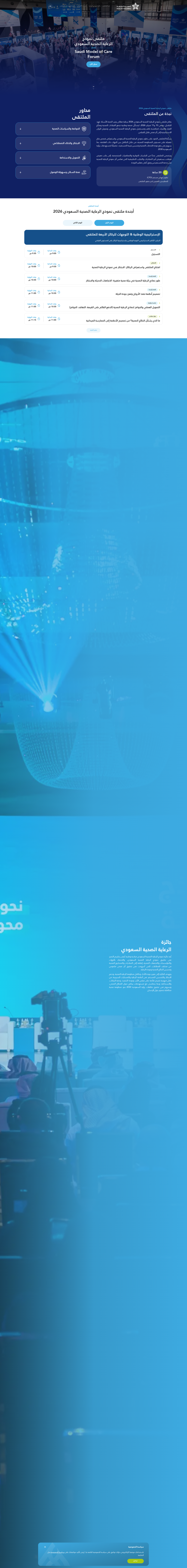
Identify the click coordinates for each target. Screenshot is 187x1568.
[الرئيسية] (128, 6)
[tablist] (93, 223)
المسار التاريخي (82, 6)
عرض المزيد (93, 330)
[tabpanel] (93, 277)
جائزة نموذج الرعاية (94, 6)
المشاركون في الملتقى (67, 6)
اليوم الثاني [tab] (77, 223)
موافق (135, 1561)
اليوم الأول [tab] (109, 223)
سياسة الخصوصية (57, 1552)
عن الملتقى (106, 6)
